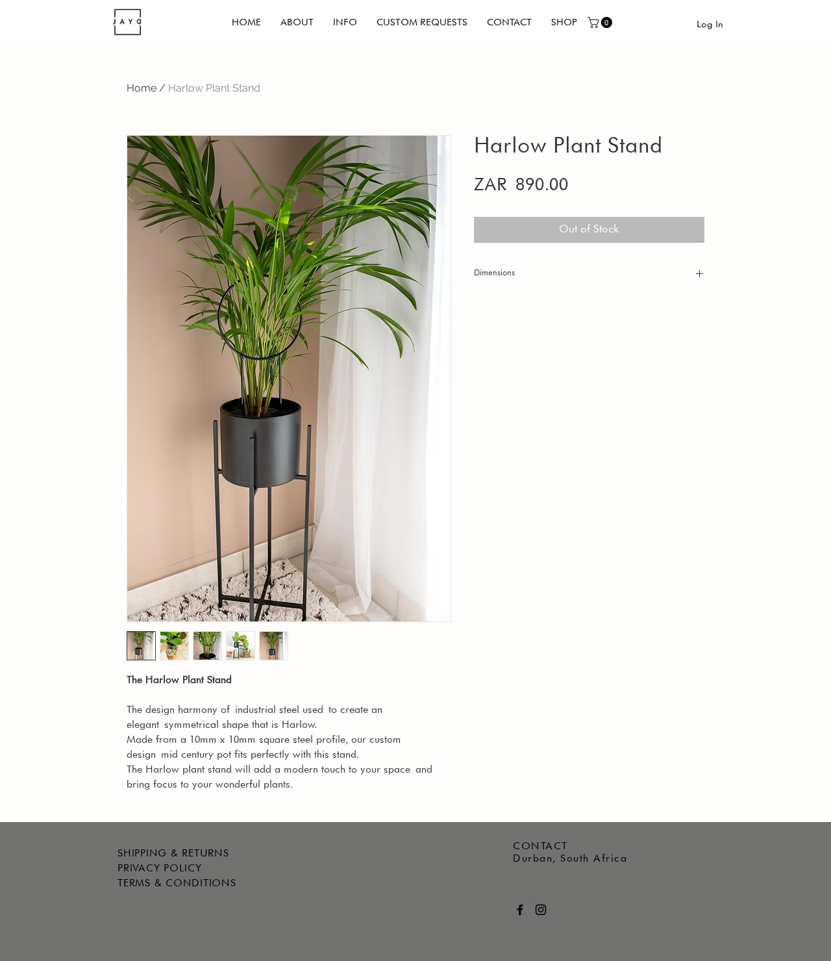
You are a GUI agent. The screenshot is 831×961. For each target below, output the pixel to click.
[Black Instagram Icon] (541, 910)
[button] (601, 22)
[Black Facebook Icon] (520, 910)
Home (141, 88)
